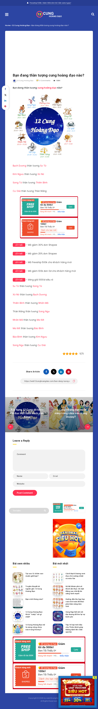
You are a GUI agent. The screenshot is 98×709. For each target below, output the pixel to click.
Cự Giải (17, 191)
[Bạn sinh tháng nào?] (18, 603)
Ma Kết (40, 319)
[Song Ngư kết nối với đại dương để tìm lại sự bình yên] (58, 616)
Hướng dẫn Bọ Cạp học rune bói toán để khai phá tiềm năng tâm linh (75, 602)
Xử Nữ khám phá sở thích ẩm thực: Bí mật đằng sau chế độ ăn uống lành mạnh (75, 590)
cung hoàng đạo (47, 87)
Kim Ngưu (18, 174)
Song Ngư (44, 311)
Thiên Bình (42, 182)
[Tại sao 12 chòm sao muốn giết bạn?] (18, 577)
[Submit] (45, 510)
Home (7, 25)
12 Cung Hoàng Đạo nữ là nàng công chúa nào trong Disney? (35, 627)
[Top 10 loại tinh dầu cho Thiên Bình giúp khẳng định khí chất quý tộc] (58, 629)
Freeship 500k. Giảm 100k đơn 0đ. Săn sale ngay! (50, 3)
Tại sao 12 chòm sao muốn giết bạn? (34, 575)
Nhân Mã (43, 303)
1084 (58, 80)
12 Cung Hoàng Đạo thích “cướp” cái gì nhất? (34, 614)
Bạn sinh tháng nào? (34, 599)
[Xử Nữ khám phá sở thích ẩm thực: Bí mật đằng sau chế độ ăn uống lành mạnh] (58, 590)
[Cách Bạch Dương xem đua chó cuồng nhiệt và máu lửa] (58, 577)
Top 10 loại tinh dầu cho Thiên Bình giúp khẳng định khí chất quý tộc (74, 628)
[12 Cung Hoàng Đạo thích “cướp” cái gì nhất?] (18, 616)
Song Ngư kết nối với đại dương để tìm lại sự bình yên (75, 614)
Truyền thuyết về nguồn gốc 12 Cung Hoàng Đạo (34, 588)
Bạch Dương (19, 165)
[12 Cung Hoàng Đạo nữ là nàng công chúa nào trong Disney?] (18, 629)
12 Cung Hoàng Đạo (21, 25)
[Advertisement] (49, 49)
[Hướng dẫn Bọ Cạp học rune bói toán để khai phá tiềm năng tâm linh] (58, 603)
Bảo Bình (39, 328)
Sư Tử (43, 165)
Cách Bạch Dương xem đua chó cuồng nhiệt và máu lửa (75, 576)
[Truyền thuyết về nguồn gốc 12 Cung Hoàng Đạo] (18, 590)
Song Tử (17, 182)
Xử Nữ (41, 174)
